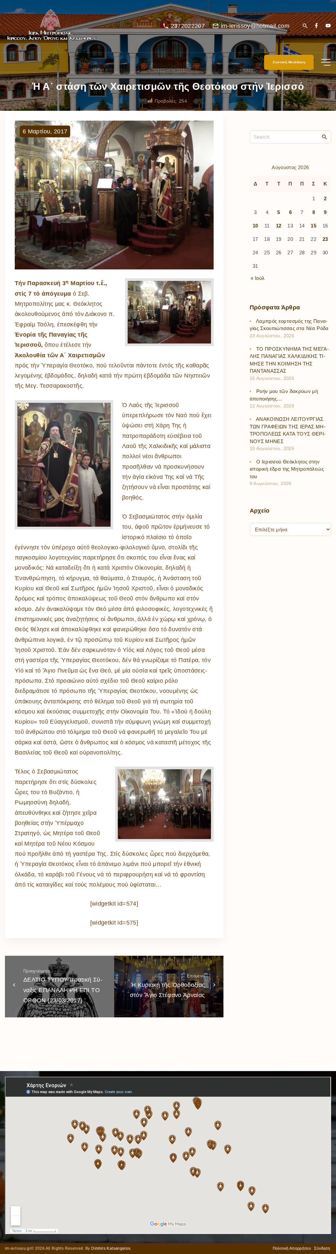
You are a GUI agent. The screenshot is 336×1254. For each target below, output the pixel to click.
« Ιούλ (257, 278)
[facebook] (316, 26)
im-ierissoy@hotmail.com (255, 26)
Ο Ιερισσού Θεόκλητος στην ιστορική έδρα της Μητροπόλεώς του (287, 469)
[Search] (324, 136)
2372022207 (188, 26)
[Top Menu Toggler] (326, 62)
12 (279, 225)
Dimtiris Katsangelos (110, 1248)
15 (313, 225)
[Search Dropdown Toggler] (305, 26)
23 (325, 239)
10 (255, 225)
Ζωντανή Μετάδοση (289, 62)
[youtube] (328, 26)
